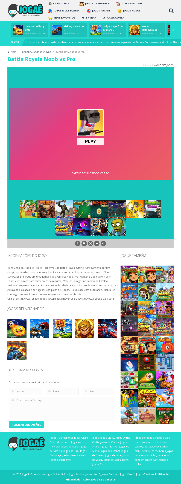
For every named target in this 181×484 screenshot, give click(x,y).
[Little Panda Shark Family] (165, 397)
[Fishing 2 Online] (165, 344)
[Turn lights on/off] (77, 243)
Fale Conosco (107, 479)
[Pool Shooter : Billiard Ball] (81, 208)
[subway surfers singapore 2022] (165, 274)
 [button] (97, 243)
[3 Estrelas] (148, 65)
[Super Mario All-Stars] (129, 291)
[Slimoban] (165, 362)
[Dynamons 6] (135, 208)
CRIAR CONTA (115, 17)
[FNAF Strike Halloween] (46, 208)
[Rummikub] (129, 362)
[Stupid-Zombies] (117, 226)
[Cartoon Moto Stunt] (129, 415)
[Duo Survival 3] (147, 291)
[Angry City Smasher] (64, 208)
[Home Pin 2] (147, 415)
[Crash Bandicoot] (147, 397)
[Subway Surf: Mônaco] (147, 274)
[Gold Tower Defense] (129, 344)
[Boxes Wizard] (129, 327)
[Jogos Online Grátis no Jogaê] (26, 10)
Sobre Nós (89, 479)
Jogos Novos (44, 52)
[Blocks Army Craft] (99, 226)
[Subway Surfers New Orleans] (165, 309)
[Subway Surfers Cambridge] (165, 327)
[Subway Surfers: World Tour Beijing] (147, 344)
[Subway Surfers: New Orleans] (129, 274)
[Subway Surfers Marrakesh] (64, 226)
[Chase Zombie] (152, 208)
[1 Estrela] (143, 65)
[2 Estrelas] (146, 65)
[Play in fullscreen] (90, 243)
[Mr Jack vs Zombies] (129, 309)
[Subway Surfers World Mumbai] (147, 309)
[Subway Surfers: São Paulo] (165, 291)
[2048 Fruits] (129, 379)
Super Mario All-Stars (38, 42)
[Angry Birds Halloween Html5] (99, 208)
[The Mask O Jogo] (129, 397)
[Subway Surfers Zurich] (147, 327)
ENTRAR (91, 17)
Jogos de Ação (29, 52)
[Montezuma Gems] (147, 362)
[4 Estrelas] (150, 65)
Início (13, 52)
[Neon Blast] (81, 226)
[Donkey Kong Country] (165, 415)
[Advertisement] (90, 77)
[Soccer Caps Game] (147, 379)
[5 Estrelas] (152, 65)
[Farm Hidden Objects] (28, 208)
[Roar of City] (165, 379)
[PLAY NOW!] (18, 29)
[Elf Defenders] (117, 208)
